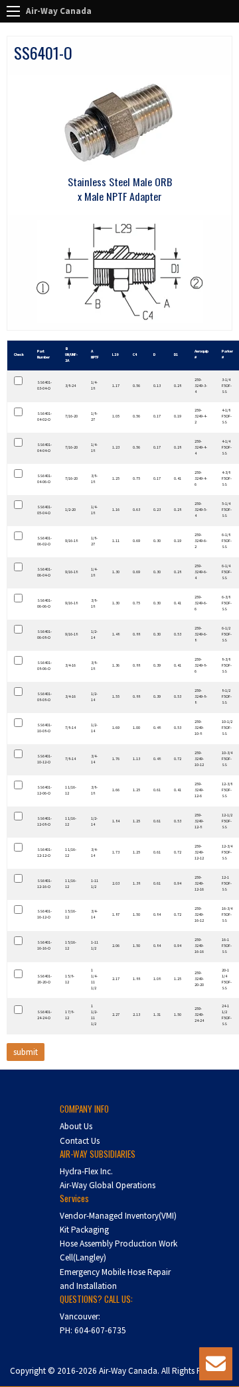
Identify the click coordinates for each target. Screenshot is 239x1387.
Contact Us (80, 1140)
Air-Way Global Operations (107, 1185)
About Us (76, 1126)
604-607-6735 (100, 1330)
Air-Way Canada (59, 11)
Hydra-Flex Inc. (86, 1171)
